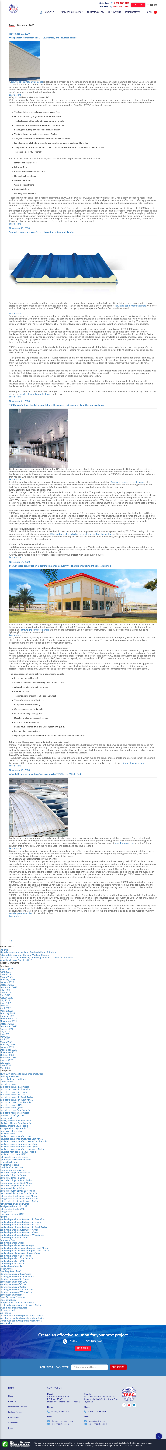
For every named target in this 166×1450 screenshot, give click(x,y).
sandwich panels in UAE (12, 1261)
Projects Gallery (95, 12)
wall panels (5, 1313)
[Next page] (32, 941)
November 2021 (8, 1021)
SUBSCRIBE (118, 1367)
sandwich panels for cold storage (17, 1245)
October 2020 (7, 1055)
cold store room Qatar (11, 1108)
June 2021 (5, 1034)
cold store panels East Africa (14, 1087)
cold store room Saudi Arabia (15, 1110)
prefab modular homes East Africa (17, 1191)
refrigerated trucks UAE (12, 1209)
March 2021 (6, 1042)
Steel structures (8, 1300)
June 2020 (5, 1065)
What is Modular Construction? (16, 960)
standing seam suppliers (12, 1295)
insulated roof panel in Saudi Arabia (18, 1152)
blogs (149, 12)
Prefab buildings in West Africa (16, 1183)
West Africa (6, 1323)
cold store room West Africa (14, 1113)
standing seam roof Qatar (13, 1287)
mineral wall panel (9, 1162)
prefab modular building (12, 1188)
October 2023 (7, 985)
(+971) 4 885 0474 (60, 1412)
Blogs (10, 1428)
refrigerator (6, 1212)
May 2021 (5, 1037)
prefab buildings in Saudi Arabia (16, 1180)
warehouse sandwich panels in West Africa (22, 1318)
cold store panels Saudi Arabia (15, 1102)
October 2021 (7, 1024)
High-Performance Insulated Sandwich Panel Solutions (28, 952)
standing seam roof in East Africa (17, 1277)
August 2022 (6, 998)
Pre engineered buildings (13, 1170)
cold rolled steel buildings (13, 1079)
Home (41, 12)
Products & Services (71, 12)
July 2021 (5, 1032)
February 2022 (7, 1013)
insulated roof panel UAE (13, 1154)
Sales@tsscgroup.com (62, 1421)
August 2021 (6, 1029)
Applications (114, 12)
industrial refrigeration (11, 1131)
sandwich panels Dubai (12, 1243)
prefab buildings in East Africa (15, 1173)
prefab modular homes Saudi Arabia (18, 1193)
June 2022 (5, 1003)
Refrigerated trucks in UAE (13, 1206)
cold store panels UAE (11, 1105)
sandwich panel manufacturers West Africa (22, 1235)
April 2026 (5, 972)
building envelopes (9, 1076)
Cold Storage (6, 1082)
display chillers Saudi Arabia (14, 1126)
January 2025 (7, 982)
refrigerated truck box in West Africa (19, 1201)
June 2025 (5, 974)
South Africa (6, 1269)
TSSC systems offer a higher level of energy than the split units (82, 534)
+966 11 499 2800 (97, 1412)
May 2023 (5, 995)
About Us (49, 12)
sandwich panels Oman (12, 1264)
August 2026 (6, 969)
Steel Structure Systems (12, 1297)
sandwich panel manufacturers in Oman (20, 1222)
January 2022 (7, 1016)
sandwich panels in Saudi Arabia (16, 1258)
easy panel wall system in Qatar (16, 1128)
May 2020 (5, 1068)
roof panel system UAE (12, 1214)
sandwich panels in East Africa (15, 1256)
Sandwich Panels (8, 1240)
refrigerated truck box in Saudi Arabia (19, 1199)
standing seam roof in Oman (14, 1279)
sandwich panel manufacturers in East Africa (23, 1219)
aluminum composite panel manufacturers (21, 1074)
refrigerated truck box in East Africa (18, 1196)
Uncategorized (7, 1310)
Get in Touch (83, 1348)
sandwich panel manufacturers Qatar (19, 1232)
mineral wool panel (9, 1165)
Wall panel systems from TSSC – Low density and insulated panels (43, 38)
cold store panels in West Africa (16, 1100)
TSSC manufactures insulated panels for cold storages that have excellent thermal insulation (56, 405)
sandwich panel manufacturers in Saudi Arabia (23, 1227)
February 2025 (7, 980)
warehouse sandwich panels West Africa (21, 1321)
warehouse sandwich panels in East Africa (21, 1315)
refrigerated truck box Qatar (14, 1204)
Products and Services (17, 1407)
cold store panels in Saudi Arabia (16, 1097)
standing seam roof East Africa (15, 1274)
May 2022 (5, 1006)
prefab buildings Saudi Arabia (15, 1186)
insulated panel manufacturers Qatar (19, 1147)
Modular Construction (11, 1167)
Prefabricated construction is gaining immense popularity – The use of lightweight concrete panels (60, 566)
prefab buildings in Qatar (12, 1178)
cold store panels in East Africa (16, 1089)
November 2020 (8, 1052)
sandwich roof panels (11, 1266)
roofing (3, 1217)
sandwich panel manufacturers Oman (19, 1230)
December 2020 (8, 1050)
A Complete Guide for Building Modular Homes (24, 955)
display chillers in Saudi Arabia (15, 1121)
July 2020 (5, 1063)
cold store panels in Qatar (13, 1095)
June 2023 (5, 993)
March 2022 (6, 1011)
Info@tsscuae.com (60, 1424)
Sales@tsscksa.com (98, 1424)
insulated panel (7, 1134)
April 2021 (5, 1039)
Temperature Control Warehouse (17, 1302)
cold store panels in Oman (13, 1092)
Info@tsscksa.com (97, 1421)
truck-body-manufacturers (13, 1308)
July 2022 (5, 1000)
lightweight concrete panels (14, 1157)
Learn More (15, 95)
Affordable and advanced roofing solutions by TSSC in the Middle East (45, 774)
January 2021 (7, 1047)
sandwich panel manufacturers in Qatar (20, 1225)
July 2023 (5, 990)
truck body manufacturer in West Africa (20, 1305)
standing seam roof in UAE (13, 1282)
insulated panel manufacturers (15, 1136)
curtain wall (6, 1118)
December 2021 (8, 1019)
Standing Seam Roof (10, 1271)
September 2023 (8, 987)
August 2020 (6, 1060)
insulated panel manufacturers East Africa (21, 1139)
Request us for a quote (134, 763)
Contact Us (138, 5)
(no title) (4, 950)
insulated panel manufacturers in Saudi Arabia (23, 1141)
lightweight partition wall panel (27, 82)
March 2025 (6, 977)
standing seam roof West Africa (16, 1292)
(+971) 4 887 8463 (93, 1341)
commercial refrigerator (12, 1115)
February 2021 (7, 1045)
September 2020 (8, 1058)
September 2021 (8, 1026)
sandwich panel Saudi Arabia (14, 1238)
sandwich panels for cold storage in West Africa (24, 1251)
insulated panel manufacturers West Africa (22, 1149)
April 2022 (5, 1008)
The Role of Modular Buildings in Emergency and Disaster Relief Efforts (36, 958)
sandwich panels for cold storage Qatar (20, 1253)
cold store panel (8, 1084)
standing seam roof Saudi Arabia (16, 1289)
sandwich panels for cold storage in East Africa (24, 1248)
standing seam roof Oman (13, 1284)
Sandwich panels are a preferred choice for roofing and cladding (42, 232)
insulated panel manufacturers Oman (19, 1144)
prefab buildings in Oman (13, 1175)
